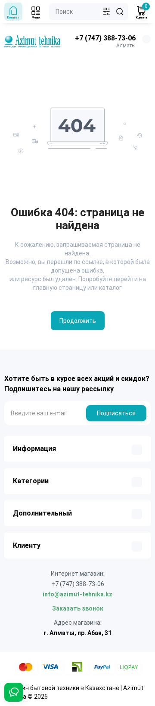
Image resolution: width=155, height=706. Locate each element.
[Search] (120, 11)
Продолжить (77, 320)
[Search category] (106, 11)
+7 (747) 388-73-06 (105, 38)
